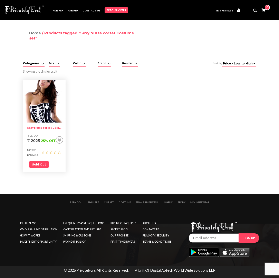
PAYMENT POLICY (74, 241)
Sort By (217, 63)
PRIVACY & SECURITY (156, 235)
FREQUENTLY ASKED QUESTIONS (83, 223)
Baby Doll (76, 202)
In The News (224, 10)
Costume (125, 202)
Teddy (181, 202)
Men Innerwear (199, 202)
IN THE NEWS (28, 223)
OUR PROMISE (119, 235)
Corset (109, 202)
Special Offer (116, 10)
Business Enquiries (123, 223)
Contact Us (91, 10)
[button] (59, 140)
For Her (57, 10)
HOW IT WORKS (30, 235)
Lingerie (168, 202)
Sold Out (39, 164)
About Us (149, 223)
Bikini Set (93, 202)
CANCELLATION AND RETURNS (82, 229)
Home (35, 33)
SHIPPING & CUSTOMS (77, 235)
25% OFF (41, 140)
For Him (72, 10)
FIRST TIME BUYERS (122, 241)
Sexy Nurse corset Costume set (44, 127)
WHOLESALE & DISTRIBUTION (38, 229)
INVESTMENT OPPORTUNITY (38, 241)
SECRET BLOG (119, 229)
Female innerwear (147, 202)
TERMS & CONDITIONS (157, 241)
